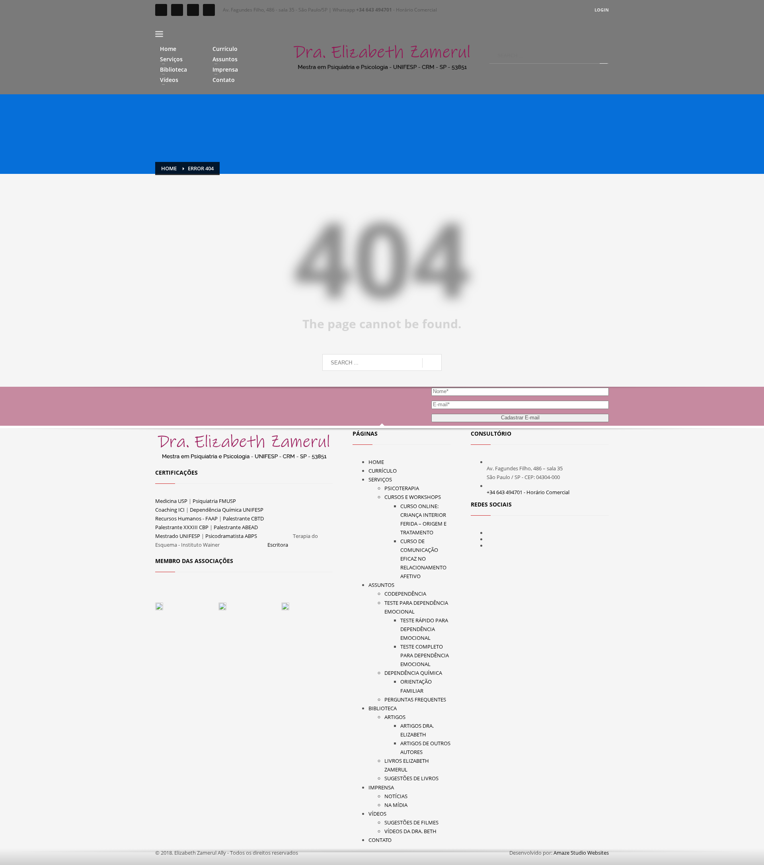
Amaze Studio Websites (581, 852)
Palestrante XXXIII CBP (182, 527)
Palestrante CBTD (243, 518)
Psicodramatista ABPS (231, 536)
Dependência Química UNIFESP (226, 509)
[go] (604, 56)
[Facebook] (161, 10)
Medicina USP (171, 501)
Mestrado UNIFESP (177, 536)
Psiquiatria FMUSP (214, 501)
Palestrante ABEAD (236, 527)
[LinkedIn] (209, 10)
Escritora (277, 544)
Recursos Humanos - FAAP (186, 518)
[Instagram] (177, 10)
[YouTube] (193, 10)
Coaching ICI (170, 509)
